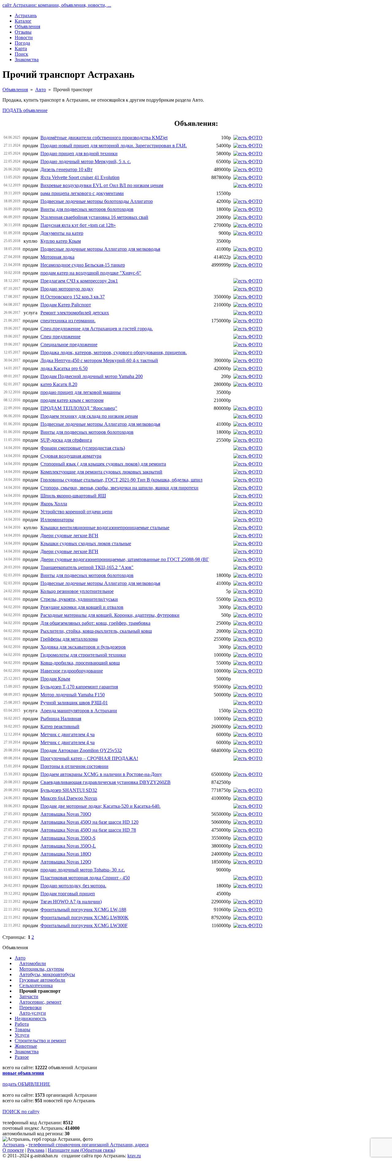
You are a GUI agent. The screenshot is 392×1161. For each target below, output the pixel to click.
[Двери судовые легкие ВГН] (247, 535)
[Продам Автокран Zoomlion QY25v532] (247, 750)
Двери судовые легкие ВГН (69, 535)
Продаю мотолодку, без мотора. (73, 885)
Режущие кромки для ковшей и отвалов (81, 607)
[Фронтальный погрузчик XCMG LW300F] (247, 925)
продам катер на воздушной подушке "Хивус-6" (90, 272)
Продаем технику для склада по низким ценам (89, 416)
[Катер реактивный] (247, 726)
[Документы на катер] (247, 233)
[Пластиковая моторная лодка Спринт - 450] (247, 877)
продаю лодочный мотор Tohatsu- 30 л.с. (82, 869)
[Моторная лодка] (247, 257)
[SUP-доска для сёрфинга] (247, 440)
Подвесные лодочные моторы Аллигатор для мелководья (100, 249)
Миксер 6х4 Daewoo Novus (68, 798)
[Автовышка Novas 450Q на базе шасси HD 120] (247, 822)
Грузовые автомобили (42, 980)
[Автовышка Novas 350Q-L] (247, 845)
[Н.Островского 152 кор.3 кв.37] (247, 296)
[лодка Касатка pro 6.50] (247, 368)
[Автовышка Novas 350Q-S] (247, 838)
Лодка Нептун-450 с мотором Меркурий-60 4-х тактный (99, 360)
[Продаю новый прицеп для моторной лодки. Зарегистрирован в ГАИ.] (247, 145)
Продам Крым (55, 678)
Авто (40, 89)
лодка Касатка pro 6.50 (64, 368)
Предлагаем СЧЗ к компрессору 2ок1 (79, 280)
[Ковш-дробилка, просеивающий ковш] (247, 662)
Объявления (15, 89)
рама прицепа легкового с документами (82, 193)
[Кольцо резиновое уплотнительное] (247, 591)
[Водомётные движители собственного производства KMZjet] (247, 137)
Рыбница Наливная (60, 718)
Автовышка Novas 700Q (65, 814)
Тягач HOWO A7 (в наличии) (71, 901)
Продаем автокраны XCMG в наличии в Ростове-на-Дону (101, 774)
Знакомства (27, 1051)
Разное (22, 1057)
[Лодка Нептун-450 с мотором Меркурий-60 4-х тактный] (247, 360)
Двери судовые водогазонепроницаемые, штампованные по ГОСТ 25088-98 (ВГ (124, 559)
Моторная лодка (57, 257)
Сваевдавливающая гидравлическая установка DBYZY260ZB (105, 782)
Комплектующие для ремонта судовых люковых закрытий (101, 471)
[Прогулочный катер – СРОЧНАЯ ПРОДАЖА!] (247, 758)
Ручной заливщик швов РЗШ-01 (74, 702)
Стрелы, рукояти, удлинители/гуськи (79, 599)
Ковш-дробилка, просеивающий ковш (80, 662)
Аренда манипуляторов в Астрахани (78, 710)
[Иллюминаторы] (247, 519)
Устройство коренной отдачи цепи (76, 511)
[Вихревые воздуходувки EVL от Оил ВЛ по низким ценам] (247, 185)
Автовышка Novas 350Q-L (68, 845)
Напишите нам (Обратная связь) (81, 1150)
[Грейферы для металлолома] (247, 639)
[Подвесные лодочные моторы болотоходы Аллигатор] (247, 201)
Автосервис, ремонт (40, 1002)
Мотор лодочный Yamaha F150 (72, 694)
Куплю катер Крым (60, 241)
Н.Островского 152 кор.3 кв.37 (72, 296)
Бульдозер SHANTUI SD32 (68, 790)
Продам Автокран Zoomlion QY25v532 (81, 750)
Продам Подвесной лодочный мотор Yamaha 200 (91, 376)
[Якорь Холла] (247, 503)
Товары (22, 1029)
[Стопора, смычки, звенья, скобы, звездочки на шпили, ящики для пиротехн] (247, 487)
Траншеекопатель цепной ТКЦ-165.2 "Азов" (87, 567)
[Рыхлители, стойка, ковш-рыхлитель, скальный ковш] (247, 631)
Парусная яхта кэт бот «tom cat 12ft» (78, 225)
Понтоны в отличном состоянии (74, 766)
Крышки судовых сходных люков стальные (85, 543)
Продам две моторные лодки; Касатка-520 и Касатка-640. (100, 806)
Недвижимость (30, 1018)
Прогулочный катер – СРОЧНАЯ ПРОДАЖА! (89, 758)
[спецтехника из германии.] (247, 320)
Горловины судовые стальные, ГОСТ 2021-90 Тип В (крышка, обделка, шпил (121, 479)
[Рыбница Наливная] (247, 718)
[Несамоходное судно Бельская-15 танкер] (247, 265)
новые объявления (23, 1073)
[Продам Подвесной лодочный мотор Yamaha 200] (247, 376)
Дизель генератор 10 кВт (66, 169)
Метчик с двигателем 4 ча (67, 734)
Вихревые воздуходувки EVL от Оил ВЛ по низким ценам (101, 185)
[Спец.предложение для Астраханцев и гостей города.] (247, 328)
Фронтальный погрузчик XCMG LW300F (84, 925)
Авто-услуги (32, 1013)
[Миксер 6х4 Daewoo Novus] (247, 798)
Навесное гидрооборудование (71, 670)
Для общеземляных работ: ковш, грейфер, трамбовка (95, 623)
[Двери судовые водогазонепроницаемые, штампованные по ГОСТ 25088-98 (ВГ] (247, 559)
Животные (26, 1046)
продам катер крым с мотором (72, 400)
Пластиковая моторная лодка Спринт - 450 (85, 877)
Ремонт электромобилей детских (74, 312)
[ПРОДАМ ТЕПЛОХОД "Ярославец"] (247, 408)
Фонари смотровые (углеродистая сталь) (82, 448)
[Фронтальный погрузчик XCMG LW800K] (247, 917)
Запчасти (28, 996)
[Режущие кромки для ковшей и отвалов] (247, 607)
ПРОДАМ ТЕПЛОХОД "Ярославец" (78, 408)
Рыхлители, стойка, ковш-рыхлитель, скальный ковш (96, 631)
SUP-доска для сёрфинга (66, 440)
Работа (22, 1024)
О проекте (13, 1150)
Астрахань (13, 1144)
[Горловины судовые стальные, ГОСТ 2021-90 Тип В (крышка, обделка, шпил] (247, 479)
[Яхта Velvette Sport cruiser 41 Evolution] (247, 177)
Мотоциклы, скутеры (41, 969)
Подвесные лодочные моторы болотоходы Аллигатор (96, 201)
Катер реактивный (59, 726)
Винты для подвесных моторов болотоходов (87, 209)
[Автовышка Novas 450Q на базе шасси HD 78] (247, 830)
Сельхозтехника (36, 985)
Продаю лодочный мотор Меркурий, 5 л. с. (85, 161)
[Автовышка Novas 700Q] (247, 814)
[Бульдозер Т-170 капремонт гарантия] (247, 686)
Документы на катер (61, 233)
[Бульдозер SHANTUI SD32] (247, 790)
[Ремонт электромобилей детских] (247, 312)
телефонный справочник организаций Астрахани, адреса (88, 1144)
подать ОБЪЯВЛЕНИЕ (26, 1084)
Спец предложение (60, 336)
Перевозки (30, 1007)
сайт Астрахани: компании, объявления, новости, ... (56, 5)
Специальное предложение (68, 344)
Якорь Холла (53, 503)
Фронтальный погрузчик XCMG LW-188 (83, 909)
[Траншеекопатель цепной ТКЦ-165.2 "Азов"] (247, 567)
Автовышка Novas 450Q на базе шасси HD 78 (88, 830)
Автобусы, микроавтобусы (47, 974)
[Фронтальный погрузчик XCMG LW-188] (247, 909)
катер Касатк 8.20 (58, 384)
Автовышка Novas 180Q (65, 853)
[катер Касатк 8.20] (247, 384)
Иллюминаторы (57, 519)
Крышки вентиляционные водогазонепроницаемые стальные (104, 527)
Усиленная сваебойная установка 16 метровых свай (94, 217)
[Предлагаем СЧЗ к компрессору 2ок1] (247, 280)
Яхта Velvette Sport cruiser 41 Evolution (79, 177)
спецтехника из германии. (68, 320)
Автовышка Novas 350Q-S (68, 838)
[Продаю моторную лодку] (247, 288)
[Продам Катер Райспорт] (247, 304)
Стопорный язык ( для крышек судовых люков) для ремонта (103, 463)
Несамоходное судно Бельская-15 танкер (82, 265)
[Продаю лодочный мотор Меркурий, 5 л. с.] (247, 161)
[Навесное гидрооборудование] (247, 670)
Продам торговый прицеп (67, 893)
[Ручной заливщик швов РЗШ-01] (247, 702)
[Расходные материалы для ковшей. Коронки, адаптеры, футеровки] (247, 615)
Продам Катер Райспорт (65, 304)
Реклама (35, 1150)
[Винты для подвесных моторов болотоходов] (247, 209)
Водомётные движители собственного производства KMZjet (104, 137)
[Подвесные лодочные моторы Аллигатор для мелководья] (247, 249)
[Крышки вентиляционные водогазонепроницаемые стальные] (247, 527)
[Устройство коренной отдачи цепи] (247, 511)
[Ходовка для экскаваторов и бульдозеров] (247, 647)
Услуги (22, 1035)
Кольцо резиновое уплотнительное (77, 591)
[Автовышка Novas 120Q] (247, 861)
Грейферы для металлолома (69, 639)
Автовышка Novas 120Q (65, 861)
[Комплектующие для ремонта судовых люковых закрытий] (247, 471)
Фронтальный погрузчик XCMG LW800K (84, 917)
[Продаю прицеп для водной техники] (247, 153)
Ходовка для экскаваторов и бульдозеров (83, 647)
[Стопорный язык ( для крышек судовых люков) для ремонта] (247, 463)
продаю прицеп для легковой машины (80, 392)
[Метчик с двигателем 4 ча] (247, 734)
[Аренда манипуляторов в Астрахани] (247, 710)
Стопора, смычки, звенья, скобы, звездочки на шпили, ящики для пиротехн (119, 487)
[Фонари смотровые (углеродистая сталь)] (247, 448)
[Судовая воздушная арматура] (247, 456)
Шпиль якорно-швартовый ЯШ (73, 495)
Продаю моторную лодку (66, 288)
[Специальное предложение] (247, 344)
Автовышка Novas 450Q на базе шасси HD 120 (89, 822)
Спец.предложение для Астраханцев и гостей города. (96, 328)
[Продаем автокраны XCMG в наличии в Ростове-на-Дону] (247, 774)
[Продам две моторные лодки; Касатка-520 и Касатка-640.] (247, 806)
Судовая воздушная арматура (70, 456)
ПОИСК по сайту (21, 1111)
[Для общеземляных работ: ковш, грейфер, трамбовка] (247, 623)
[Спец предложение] (247, 336)
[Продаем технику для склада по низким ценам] (247, 416)
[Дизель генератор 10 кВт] (247, 169)
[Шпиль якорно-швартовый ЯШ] (247, 495)
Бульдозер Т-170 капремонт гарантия (79, 686)
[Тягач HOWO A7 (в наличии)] (247, 901)
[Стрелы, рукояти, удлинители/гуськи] (247, 599)
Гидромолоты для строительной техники (83, 654)
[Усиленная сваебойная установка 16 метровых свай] (247, 217)
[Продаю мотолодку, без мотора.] (247, 885)
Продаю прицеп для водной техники (79, 153)
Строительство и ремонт (40, 1040)
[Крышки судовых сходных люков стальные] (247, 543)
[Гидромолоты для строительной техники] (247, 654)
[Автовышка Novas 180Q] (247, 853)
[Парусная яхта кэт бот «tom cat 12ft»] (247, 225)
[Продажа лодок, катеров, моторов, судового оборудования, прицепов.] (247, 352)
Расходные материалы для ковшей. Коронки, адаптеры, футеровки (109, 615)
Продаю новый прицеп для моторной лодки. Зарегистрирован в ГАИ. (113, 145)
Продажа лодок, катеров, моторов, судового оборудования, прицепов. (113, 352)
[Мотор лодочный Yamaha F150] (247, 694)
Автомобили (32, 963)
